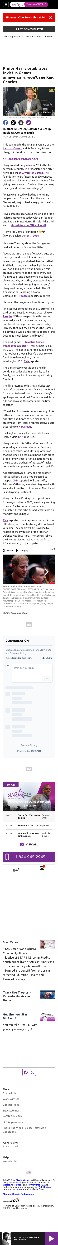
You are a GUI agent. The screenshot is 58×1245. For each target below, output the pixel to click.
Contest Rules (11, 1104)
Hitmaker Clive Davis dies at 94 (25, 17)
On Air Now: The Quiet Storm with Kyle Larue (29, 803)
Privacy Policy (35, 1184)
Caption (46, 112)
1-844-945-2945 (30, 856)
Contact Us (9, 1093)
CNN (27, 361)
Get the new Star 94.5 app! (15, 1016)
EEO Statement (11, 1110)
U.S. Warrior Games (31, 172)
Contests (39, 36)
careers (20, 1189)
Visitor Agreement (12, 1184)
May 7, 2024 (31, 235)
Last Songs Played (12, 36)
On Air (28, 36)
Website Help (10, 1161)
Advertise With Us (13, 1146)
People (23, 295)
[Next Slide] (46, 571)
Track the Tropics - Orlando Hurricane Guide (17, 996)
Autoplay (24, 550)
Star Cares (10, 942)
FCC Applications (13, 1122)
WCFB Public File (12, 1116)
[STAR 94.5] (29, 4)
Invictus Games (12, 148)
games (28, 165)
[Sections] (6, 4)
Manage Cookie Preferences (18, 1194)
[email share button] (21, 122)
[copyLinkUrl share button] (28, 122)
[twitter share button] (13, 122)
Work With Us (11, 1099)
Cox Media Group (20, 1180)
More (50, 36)
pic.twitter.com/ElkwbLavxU (28, 225)
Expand (10, 550)
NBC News (25, 426)
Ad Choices (45, 1187)
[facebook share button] (5, 122)
